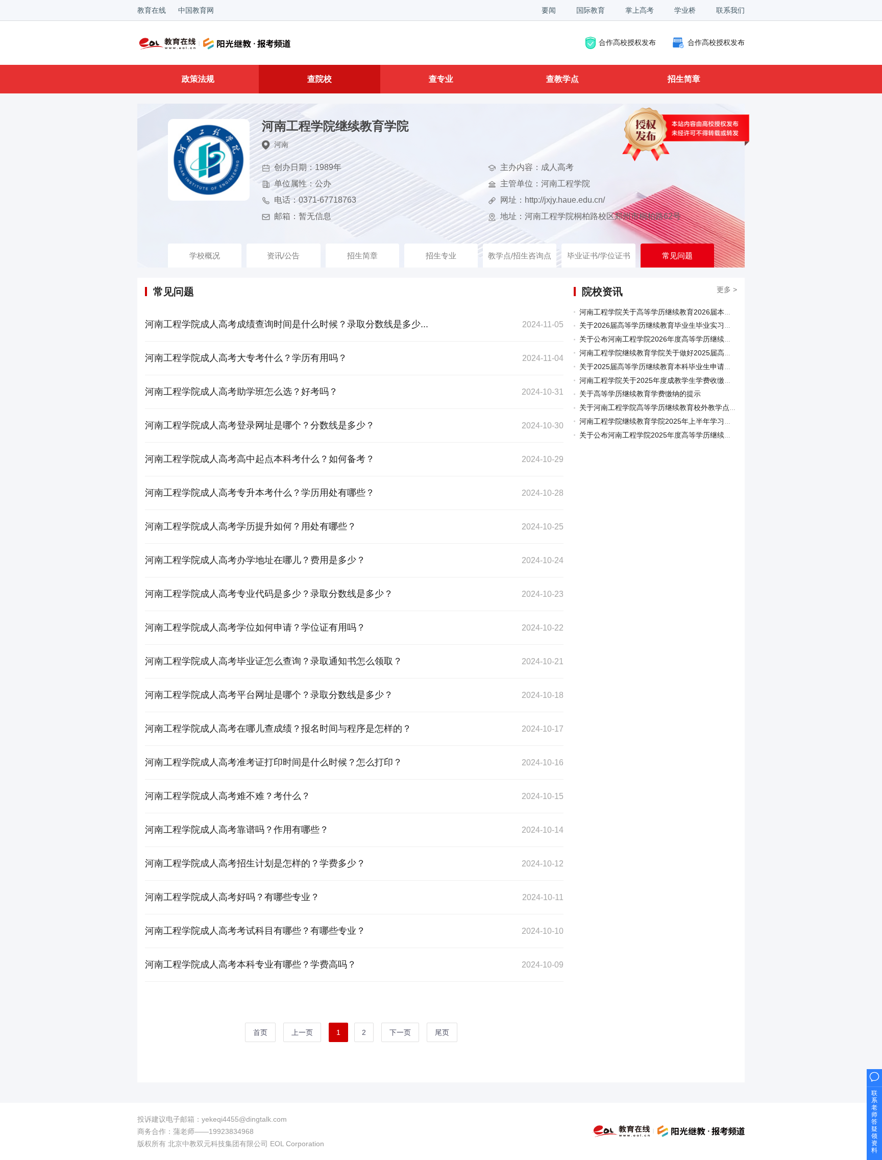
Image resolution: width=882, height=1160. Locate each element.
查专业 (441, 79)
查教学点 (562, 79)
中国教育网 (196, 10)
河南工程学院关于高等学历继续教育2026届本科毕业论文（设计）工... (690, 312)
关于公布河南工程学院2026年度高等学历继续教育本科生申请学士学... (690, 339)
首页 (260, 1032)
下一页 (400, 1032)
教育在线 (151, 10)
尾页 (442, 1032)
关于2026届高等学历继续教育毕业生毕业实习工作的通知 (669, 325)
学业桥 (685, 10)
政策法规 (198, 79)
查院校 (319, 79)
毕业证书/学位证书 (598, 255)
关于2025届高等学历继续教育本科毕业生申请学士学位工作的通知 (684, 366)
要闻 (549, 10)
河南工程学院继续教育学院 (335, 126)
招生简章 (684, 79)
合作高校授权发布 (627, 42)
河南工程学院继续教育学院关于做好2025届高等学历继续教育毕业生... (690, 353)
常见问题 (677, 255)
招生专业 (441, 255)
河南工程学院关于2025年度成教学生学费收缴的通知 (662, 380)
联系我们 (730, 10)
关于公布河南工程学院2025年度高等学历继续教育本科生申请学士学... (690, 435)
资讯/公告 (283, 255)
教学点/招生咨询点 (519, 255)
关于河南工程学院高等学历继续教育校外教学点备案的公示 (672, 407)
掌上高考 (639, 10)
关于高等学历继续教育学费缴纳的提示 (640, 394)
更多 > (727, 289)
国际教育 (590, 10)
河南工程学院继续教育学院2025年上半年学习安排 (659, 421)
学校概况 (204, 255)
